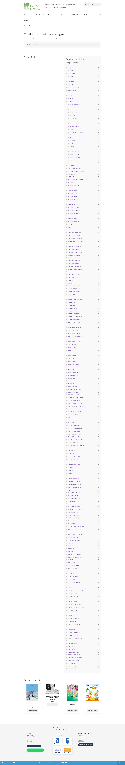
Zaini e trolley (73, 163)
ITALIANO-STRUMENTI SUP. (75, 439)
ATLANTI (70, 95)
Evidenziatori (73, 123)
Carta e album (73, 112)
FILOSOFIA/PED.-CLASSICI (74, 288)
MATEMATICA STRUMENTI (74, 501)
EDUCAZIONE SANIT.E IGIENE (75, 272)
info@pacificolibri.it (31, 737)
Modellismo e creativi (75, 137)
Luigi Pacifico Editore (73, 490)
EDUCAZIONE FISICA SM (74, 260)
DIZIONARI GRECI (72, 196)
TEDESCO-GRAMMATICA (74, 652)
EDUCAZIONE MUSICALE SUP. (75, 269)
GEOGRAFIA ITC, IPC (73, 330)
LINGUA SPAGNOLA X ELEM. (74, 484)
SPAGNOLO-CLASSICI (73, 599)
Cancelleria (70, 101)
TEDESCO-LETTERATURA (74, 655)
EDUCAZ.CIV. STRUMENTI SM (75, 235)
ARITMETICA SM (72, 90)
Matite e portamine (74, 135)
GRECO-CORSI (71, 358)
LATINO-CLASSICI (72, 448)
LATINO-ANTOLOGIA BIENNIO (75, 442)
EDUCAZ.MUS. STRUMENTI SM (75, 241)
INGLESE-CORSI (72, 383)
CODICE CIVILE (71, 174)
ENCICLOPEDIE (72, 280)
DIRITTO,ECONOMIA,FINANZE (75, 179)
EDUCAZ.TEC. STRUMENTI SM (75, 244)
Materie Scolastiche (73, 512)
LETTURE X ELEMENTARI (74, 465)
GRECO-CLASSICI (72, 355)
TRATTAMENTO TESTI (73, 666)
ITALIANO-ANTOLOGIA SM (74, 409)
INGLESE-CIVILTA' (72, 378)
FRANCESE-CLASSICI (73, 308)
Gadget (71, 129)
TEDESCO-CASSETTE (73, 643)
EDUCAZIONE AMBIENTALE (74, 249)
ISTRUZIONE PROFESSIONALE (75, 397)
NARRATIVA (71, 529)
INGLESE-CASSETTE (73, 375)
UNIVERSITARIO (72, 669)
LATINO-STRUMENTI (73, 459)
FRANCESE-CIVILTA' (73, 305)
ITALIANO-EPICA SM (73, 423)
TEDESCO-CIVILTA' (72, 646)
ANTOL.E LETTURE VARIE (74, 87)
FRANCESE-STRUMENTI (74, 319)
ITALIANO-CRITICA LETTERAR (75, 417)
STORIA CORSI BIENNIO (74, 618)
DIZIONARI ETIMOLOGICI (74, 191)
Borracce (72, 110)
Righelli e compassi (74, 151)
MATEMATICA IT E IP (73, 495)
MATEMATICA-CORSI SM (74, 506)
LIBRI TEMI (70, 470)
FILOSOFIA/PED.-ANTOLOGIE (75, 286)
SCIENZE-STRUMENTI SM (74, 582)
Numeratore (63, 7)
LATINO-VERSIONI (72, 462)
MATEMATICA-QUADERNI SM (75, 509)
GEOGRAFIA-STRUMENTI (74, 342)
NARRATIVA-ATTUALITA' (74, 532)
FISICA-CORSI (71, 294)
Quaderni (72, 146)
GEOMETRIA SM (72, 344)
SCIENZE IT (71, 574)
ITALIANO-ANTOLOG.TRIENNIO (76, 406)
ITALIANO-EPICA (72, 420)
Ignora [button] (121, 763)
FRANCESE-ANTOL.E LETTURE (75, 300)
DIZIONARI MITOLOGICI (74, 210)
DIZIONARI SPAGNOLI (73, 216)
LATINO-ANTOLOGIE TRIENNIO (76, 445)
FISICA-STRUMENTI (73, 297)
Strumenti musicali (74, 154)
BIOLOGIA (70, 98)
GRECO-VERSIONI (72, 367)
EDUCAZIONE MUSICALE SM (75, 266)
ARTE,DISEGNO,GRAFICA (74, 93)
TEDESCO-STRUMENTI (73, 660)
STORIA (70, 615)
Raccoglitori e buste (75, 149)
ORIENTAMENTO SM (73, 537)
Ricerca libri (47, 4)
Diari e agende (73, 121)
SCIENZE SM (71, 571)
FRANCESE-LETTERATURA (74, 314)
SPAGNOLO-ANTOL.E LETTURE (75, 590)
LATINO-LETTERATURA (74, 456)
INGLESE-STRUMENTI (73, 392)
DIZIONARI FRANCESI (73, 193)
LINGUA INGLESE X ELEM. (74, 481)
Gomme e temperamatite (76, 132)
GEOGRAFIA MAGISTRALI (74, 333)
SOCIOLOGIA (71, 588)
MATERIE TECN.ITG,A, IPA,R (75, 518)
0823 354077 (29, 733)
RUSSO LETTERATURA (73, 565)
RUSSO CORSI (71, 562)
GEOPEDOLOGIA (72, 347)
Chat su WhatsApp (35, 750)
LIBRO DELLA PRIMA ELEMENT (75, 476)
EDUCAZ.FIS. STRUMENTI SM (75, 238)
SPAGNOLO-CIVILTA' (73, 596)
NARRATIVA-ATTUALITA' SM (75, 534)
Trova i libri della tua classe (58, 4)
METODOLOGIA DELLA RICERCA (76, 526)
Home (27, 25)
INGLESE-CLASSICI (72, 381)
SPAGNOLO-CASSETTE (73, 593)
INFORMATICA (71, 369)
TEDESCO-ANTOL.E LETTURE (75, 641)
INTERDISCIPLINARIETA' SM (75, 395)
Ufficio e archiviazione (75, 157)
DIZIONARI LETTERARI (73, 207)
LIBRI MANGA (71, 467)
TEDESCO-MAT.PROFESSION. (75, 657)
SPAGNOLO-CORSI (72, 601)
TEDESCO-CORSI (72, 649)
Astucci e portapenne (75, 104)
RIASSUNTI (70, 560)
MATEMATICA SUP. (72, 504)
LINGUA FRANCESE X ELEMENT (75, 478)
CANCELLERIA (55, 7)
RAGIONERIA (71, 548)
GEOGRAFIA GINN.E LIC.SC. (74, 328)
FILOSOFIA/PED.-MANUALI (74, 291)
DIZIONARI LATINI (72, 205)
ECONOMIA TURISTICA (73, 230)
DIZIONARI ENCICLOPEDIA (74, 188)
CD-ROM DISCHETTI (73, 165)
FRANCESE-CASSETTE (73, 302)
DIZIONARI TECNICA (73, 218)
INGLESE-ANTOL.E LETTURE (75, 372)
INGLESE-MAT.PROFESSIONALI (75, 389)
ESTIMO (70, 283)
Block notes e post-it (75, 107)
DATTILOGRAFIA (72, 177)
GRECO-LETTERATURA (73, 364)
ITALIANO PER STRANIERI (74, 400)
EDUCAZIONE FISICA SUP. (74, 263)
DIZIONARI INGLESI (73, 199)
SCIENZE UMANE (72, 579)
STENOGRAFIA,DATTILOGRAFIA (76, 613)
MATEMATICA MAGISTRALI (74, 498)
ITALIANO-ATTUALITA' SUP (74, 411)
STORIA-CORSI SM (72, 629)
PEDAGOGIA (71, 543)
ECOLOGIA (70, 224)
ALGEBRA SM (71, 79)
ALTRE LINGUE (71, 82)
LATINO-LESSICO (72, 453)
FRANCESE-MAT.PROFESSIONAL (76, 316)
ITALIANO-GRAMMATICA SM (75, 428)
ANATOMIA (70, 84)
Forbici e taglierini (74, 126)
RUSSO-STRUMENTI (73, 568)
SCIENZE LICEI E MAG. (73, 576)
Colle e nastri (73, 115)
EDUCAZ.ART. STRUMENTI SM (75, 232)
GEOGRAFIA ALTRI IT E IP (74, 322)
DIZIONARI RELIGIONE (73, 213)
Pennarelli (72, 140)
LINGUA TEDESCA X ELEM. (74, 487)
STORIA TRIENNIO (72, 627)
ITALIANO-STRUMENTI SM (74, 437)
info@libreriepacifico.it (83, 733)
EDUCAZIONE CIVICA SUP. (74, 258)
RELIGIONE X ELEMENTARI (74, 554)
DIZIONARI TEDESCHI (73, 221)
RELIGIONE (71, 551)
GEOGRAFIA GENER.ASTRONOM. (76, 325)
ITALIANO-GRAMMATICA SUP (75, 431)
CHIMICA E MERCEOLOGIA (74, 168)
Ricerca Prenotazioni (70, 4)
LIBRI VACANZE (72, 473)
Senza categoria (72, 585)
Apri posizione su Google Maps (34, 746)
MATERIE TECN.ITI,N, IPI (74, 520)
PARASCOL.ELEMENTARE (74, 540)
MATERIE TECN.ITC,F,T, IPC (74, 515)
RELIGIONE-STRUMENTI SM (75, 557)
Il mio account (48, 7)
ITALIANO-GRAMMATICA (74, 425)
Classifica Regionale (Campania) (76, 171)
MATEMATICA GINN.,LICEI (74, 492)
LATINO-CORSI (71, 451)
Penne (71, 143)
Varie (71, 160)
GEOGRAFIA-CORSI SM (73, 339)
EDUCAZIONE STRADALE (74, 274)
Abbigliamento (71, 68)
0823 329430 (81, 737)
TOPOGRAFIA (71, 663)
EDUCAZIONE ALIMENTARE (74, 246)
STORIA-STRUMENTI (73, 635)
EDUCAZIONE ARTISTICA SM (75, 252)
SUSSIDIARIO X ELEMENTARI (75, 638)
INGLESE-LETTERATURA (74, 386)
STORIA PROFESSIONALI (74, 624)
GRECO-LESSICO (72, 361)
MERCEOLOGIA (71, 523)
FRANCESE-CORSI (72, 311)
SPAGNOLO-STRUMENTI (74, 610)
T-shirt (71, 70)
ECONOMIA (70, 227)
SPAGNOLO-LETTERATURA (74, 604)
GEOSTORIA (71, 350)
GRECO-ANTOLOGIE (73, 353)
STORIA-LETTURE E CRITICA (75, 632)
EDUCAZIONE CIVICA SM (74, 255)
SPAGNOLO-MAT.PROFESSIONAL (76, 607)
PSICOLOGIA (71, 546)
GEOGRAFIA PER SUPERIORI (75, 336)
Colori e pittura (73, 118)
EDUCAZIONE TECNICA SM (74, 277)
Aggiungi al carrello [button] (32, 710)
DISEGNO (70, 182)
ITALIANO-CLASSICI (73, 414)
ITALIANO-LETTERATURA (74, 434)
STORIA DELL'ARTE (72, 621)
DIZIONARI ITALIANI (73, 202)
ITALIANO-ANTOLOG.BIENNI (75, 403)
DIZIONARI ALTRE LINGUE (74, 185)
